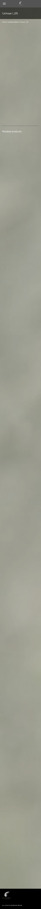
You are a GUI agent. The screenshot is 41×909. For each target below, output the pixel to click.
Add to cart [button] (21, 320)
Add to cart (20, 104)
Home (4, 22)
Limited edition (13, 22)
